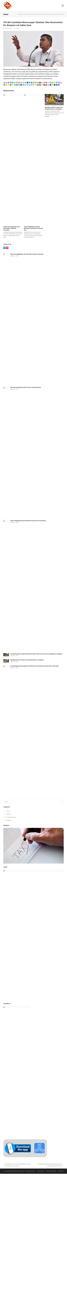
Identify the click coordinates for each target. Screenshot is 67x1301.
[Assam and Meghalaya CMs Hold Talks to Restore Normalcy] (12, 159)
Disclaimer (61, 1171)
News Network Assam (13, 1171)
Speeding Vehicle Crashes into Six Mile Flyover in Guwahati (54, 108)
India (20, 1171)
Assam (17, 28)
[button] (63, 5)
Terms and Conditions (51, 1171)
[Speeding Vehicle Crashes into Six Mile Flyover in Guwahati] (54, 99)
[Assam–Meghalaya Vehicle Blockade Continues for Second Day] (33, 159)
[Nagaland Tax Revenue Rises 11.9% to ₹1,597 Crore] (33, 845)
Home (19, 14)
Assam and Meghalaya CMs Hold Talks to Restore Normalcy (11, 228)
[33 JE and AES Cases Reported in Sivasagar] (33, 934)
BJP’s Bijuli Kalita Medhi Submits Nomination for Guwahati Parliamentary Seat (48, 1165)
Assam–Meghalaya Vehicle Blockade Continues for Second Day (33, 228)
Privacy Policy (40, 1171)
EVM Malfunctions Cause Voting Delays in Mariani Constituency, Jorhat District (16, 1165)
